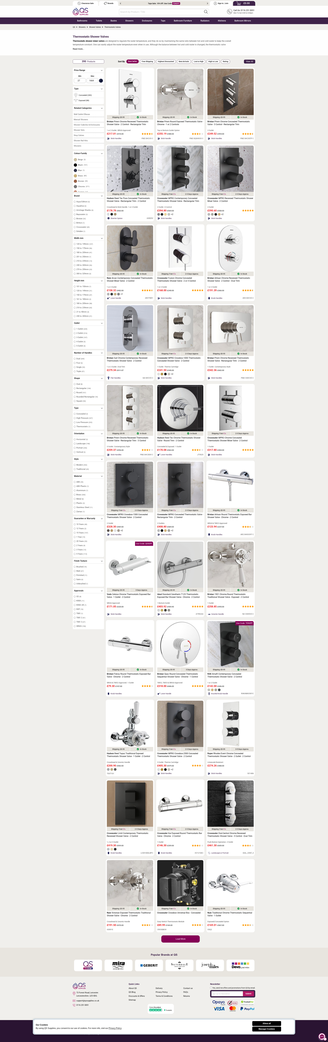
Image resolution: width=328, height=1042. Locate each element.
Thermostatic (83, 426)
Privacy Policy (162, 992)
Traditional (82, 469)
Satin (79, 579)
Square (81, 401)
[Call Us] (229, 11)
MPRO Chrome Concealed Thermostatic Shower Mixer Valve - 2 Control (227, 439)
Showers (129, 20)
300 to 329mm (83, 273)
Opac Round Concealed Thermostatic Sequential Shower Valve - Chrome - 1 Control (177, 675)
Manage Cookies (267, 1029)
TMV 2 (80, 618)
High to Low (213, 61)
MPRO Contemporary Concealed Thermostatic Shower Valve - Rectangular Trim (178, 199)
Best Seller (132, 61)
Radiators (205, 20)
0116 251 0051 (82, 1005)
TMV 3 (80, 622)
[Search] (206, 12)
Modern (81, 465)
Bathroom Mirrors (242, 20)
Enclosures (147, 20)
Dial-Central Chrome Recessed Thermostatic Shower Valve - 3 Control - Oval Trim (229, 834)
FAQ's (185, 992)
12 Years (81, 528)
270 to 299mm (84, 269)
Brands (110, 3)
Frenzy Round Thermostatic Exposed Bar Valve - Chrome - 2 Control (129, 675)
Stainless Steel (84, 507)
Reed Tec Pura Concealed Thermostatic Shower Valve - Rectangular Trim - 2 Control (128, 199)
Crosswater (83, 227)
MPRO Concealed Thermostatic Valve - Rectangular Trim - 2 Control (180, 515)
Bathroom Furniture (183, 20)
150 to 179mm (84, 248)
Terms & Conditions (164, 996)
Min (79, 76)
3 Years (81, 550)
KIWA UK (81, 605)
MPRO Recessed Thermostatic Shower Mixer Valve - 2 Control (230, 199)
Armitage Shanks (84, 210)
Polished (81, 575)
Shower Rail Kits (81, 140)
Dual (80, 359)
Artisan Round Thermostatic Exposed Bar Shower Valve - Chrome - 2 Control (229, 515)
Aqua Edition (83, 201)
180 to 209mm (84, 252)
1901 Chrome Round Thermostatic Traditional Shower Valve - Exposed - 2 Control (228, 595)
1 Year (80, 537)
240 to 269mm (84, 265)
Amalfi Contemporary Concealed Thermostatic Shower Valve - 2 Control (224, 675)
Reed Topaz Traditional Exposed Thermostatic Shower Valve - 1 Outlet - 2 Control (128, 754)
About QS (133, 988)
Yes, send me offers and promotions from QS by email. (233, 988)
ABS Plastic (82, 486)
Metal (80, 499)
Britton (80, 223)
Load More (180, 939)
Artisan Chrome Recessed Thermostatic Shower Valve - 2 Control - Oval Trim (228, 279)
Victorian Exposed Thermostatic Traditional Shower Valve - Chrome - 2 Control (129, 914)
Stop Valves (79, 135)
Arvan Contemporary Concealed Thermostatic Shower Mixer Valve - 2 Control (130, 279)
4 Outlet (80, 341)
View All (249, 61)
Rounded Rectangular (87, 397)
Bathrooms (82, 20)
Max (92, 76)
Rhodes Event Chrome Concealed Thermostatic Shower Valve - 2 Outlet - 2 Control (229, 754)
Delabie (80, 231)
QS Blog (132, 992)
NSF (79, 609)
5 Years (81, 554)
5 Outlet (80, 346)
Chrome (84, 186)
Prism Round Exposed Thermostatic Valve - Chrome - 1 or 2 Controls (180, 123)
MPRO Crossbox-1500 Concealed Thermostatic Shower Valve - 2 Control (127, 515)
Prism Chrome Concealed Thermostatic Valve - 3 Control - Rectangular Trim (228, 123)
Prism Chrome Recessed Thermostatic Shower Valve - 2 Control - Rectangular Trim (127, 123)
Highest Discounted (166, 61)
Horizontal (82, 439)
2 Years (80, 545)
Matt (80, 571)
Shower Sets (79, 130)
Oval (79, 384)
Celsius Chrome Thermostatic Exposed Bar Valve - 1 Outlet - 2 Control (129, 595)
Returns (186, 996)
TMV (79, 613)
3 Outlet (81, 337)
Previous (120, 3)
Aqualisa (81, 206)
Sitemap (132, 1000)
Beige (82, 159)
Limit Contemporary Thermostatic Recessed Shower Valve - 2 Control (127, 834)
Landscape (83, 443)
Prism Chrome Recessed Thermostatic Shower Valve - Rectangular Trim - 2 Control (228, 359)
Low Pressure (84, 422)
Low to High (198, 61)
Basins (114, 20)
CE (78, 596)
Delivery (159, 988)
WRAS (81, 626)
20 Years (81, 541)
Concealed (82, 414)
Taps (163, 20)
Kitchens (222, 20)
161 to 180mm (83, 299)
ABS (79, 482)
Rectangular (83, 388)
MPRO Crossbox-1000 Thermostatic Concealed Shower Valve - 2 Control (179, 359)
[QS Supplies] (80, 11)
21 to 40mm (82, 312)
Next (207, 3)
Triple (80, 371)
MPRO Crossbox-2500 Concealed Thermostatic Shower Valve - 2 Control (177, 754)
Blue (81, 170)
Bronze (83, 181)
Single (80, 367)
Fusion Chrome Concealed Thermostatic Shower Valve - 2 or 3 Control (176, 279)
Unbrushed (82, 584)
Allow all (267, 1023)
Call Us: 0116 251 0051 (243, 10)
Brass (82, 176)
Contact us (188, 988)
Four (79, 363)
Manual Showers (81, 119)
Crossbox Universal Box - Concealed (179, 913)
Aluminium (82, 490)
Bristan (81, 218)
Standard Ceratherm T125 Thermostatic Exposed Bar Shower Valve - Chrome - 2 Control (178, 595)
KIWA (80, 601)
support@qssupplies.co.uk (87, 1001)
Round (81, 392)
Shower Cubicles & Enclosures (87, 125)
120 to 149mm (84, 244)
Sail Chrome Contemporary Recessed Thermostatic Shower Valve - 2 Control (127, 359)
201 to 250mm (83, 257)
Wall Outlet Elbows (82, 114)
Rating (225, 61)
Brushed (81, 567)
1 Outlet (81, 329)
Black (83, 165)
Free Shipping (147, 61)
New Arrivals (184, 61)
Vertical (80, 452)
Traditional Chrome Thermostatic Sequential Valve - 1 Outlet (229, 914)
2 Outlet (81, 333)
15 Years (82, 533)
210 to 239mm (84, 261)
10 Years (81, 524)
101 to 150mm (83, 286)
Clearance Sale (87, 3)
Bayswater (82, 214)
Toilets (99, 20)
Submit (248, 994)
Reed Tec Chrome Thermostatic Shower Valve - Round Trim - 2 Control (178, 439)
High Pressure (84, 418)
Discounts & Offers (137, 996)
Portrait (81, 448)
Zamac (80, 511)
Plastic (80, 503)
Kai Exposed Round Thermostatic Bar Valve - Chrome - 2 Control (179, 834)
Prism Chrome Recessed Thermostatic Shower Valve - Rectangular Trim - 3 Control (127, 439)
